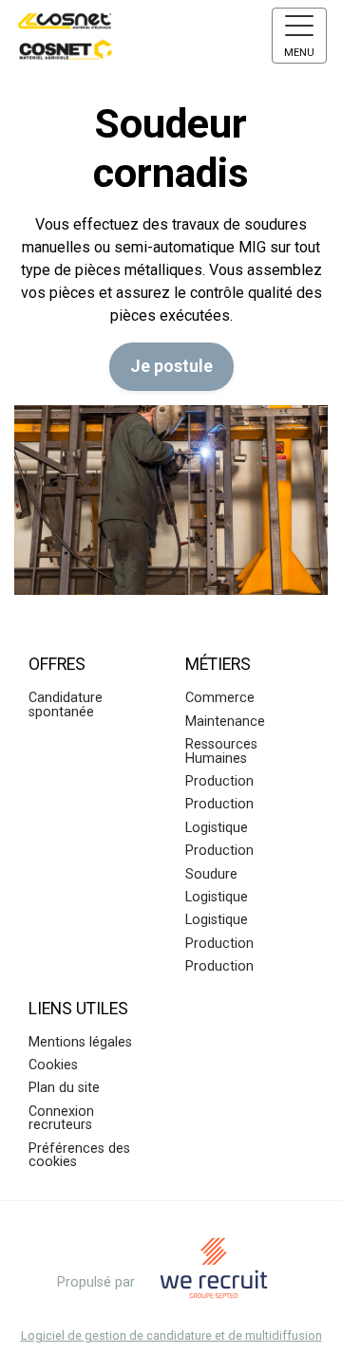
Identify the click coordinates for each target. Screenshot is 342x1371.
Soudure (211, 874)
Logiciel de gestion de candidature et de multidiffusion (171, 1336)
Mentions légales (80, 1042)
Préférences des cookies (79, 1155)
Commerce (220, 698)
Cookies (53, 1065)
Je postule (171, 366)
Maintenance (225, 721)
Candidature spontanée (65, 704)
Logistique (216, 828)
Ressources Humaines (221, 751)
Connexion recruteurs (61, 1118)
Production (219, 781)
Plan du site (64, 1088)
